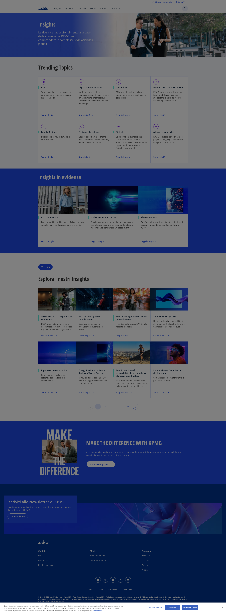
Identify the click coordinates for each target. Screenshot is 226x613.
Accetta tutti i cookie (190, 607)
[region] (113, 608)
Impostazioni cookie (155, 607)
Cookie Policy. (98, 610)
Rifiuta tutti (172, 607)
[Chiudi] (222, 607)
